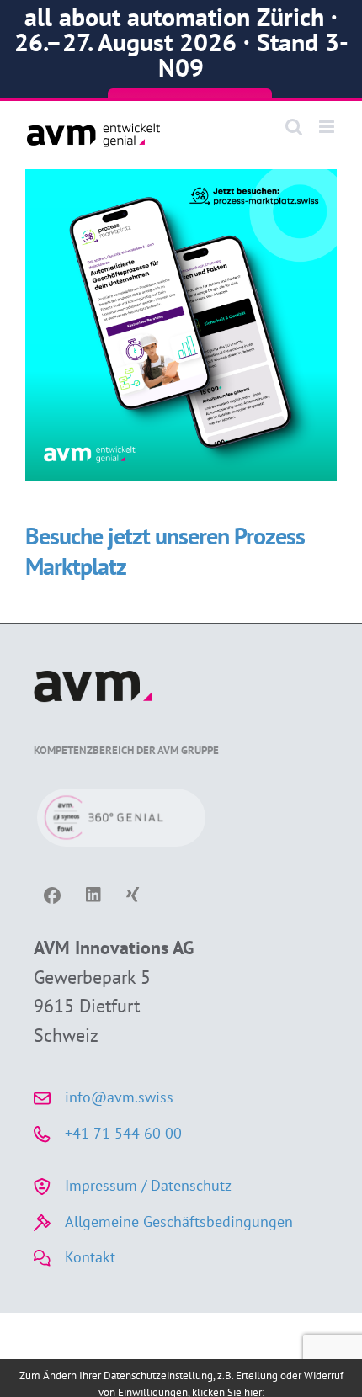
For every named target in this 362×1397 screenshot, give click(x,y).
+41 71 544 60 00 (123, 1133)
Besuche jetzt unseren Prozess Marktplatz (165, 551)
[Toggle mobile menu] (328, 126)
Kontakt (90, 1257)
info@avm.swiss (119, 1097)
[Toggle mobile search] (293, 126)
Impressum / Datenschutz (148, 1185)
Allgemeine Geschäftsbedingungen (179, 1221)
